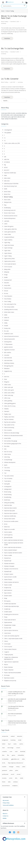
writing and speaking (9, 502)
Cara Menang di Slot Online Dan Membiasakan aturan (16, 707)
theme (3, 782)
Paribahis (6, 408)
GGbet (5, 315)
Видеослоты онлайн (9, 529)
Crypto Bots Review (9, 245)
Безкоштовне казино (9, 518)
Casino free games (8, 226)
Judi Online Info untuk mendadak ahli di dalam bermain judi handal (17, 700)
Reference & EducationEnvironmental (13, 435)
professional (5, 774)
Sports (5, 465)
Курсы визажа (7, 593)
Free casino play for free (10, 304)
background (5, 740)
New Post (6, 376)
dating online (7, 269)
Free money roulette (9, 307)
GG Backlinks (5, 759)
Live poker (6, 355)
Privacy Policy (6, 803)
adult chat (6, 159)
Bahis (5, 175)
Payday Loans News (9, 417)
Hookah (6, 325)
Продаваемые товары (10, 625)
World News (7, 500)
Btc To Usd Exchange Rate (12, 48)
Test (5, 473)
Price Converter (8, 430)
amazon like (5, 736)
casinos (21, 744)
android (12, 736)
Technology (7, 470)
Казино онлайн (8, 585)
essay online (7, 285)
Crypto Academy (8, 240)
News (5, 379)
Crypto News (7, 250)
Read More (7, 38)
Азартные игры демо (9, 510)
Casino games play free (10, 232)
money (18, 766)
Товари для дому (8, 654)
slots (5, 449)
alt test (6, 167)
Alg (5, 164)
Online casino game (9, 390)
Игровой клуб (7, 560)
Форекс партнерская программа (12, 672)
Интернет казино (8, 574)
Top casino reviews (9, 476)
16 (4, 140)
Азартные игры (8, 505)
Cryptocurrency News (9, 258)
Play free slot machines (10, 422)
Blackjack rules (7, 202)
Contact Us (5, 816)
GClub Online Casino (9, 312)
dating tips (6, 272)
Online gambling (8, 400)
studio (21, 778)
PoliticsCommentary (9, 427)
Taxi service (7, 467)
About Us (5, 813)
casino (5, 223)
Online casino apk (8, 387)
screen (10, 778)
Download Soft (8, 280)
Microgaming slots (8, 366)
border (19, 740)
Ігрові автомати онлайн (10, 577)
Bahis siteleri (7, 178)
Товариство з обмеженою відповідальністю (11, 658)
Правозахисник (8, 622)
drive (3, 755)
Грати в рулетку (8, 534)
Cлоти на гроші (8, 266)
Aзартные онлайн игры (10, 172)
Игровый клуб (7, 571)
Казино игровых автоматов (11, 582)
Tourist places (7, 481)
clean (3, 747)
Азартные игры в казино (10, 508)
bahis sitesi (6, 181)
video (9, 782)
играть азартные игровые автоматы (13, 540)
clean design (10, 747)
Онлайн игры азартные (10, 603)
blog (5, 205)
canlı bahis (6, 221)
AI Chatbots (7, 162)
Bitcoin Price (7, 194)
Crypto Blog (7, 242)
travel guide (7, 484)
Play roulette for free (9, 425)
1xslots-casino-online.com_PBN (12, 143)
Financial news (7, 288)
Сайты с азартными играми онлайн (13, 638)
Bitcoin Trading (4, 21)
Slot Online (6, 446)
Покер (5, 617)
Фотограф (6, 675)
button (3, 744)
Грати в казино (8, 532)
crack (16, 751)
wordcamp (3, 23)
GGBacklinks (21, 755)
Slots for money (8, 451)
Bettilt (5, 189)
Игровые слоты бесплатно (11, 568)
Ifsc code (6, 331)
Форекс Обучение (8, 670)
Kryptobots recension (9, 349)
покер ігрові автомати (10, 619)
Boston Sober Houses (9, 213)
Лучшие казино (8, 595)
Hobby (5, 323)
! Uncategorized (8, 130)
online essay (7, 398)
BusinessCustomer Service (10, 215)
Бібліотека (7, 526)
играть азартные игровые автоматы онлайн (13, 543)
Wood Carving (7, 492)
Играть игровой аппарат (10, 550)
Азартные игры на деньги (10, 513)
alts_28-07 (6, 170)
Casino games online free (10, 229)
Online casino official (9, 392)
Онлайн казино (8, 611)
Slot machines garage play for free (12, 443)
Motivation (6, 368)
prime (16, 770)
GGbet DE (6, 317)
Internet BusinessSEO (9, 339)
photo (11, 770)
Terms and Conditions (8, 805)
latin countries (7, 352)
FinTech (6, 290)
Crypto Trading (7, 256)
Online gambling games (10, 403)
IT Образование (8, 344)
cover (10, 751)
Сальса (6, 641)
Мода (5, 598)
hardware (6, 320)
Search (24, 6)
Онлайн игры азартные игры (11, 606)
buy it (9, 744)
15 (4, 138)
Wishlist (4, 818)
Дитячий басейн (8, 537)
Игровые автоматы (9, 563)
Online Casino (7, 384)
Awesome (19, 736)
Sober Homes (7, 454)
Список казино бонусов (10, 649)
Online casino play (8, 395)
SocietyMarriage (8, 459)
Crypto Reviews (8, 253)
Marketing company (9, 363)
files (8, 755)
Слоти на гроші (8, 646)
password (4, 770)
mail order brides (8, 360)
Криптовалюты (8, 590)
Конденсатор (7, 587)
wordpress (15, 785)
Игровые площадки (9, 566)
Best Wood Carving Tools (10, 186)
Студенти (6, 652)
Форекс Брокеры (8, 667)
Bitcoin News (7, 191)
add (5, 156)
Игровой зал (7, 558)
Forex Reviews (7, 299)
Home (2, 11)
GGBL (23, 759)
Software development (9, 462)
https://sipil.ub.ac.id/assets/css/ (15, 763)
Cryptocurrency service (9, 261)
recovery (4, 778)
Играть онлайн (8, 555)
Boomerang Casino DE (9, 210)
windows (15, 782)
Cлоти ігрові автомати (10, 264)
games (13, 755)
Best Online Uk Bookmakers (15, 713)
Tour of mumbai (8, 478)
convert (18, 747)
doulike (6, 277)
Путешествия (7, 627)
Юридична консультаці (10, 680)
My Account (6, 800)
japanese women (8, 347)
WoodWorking (7, 497)
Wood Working (7, 494)
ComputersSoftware (9, 237)
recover (18, 774)
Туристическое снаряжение (11, 662)
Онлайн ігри (7, 609)
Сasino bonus (7, 633)
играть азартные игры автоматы (12, 547)
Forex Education (8, 296)
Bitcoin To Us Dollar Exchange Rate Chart (14, 17)
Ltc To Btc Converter (10, 78)
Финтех (6, 664)
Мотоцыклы (7, 601)
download (22, 751)
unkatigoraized (7, 489)
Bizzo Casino (7, 199)
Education (6, 282)
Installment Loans (8, 333)
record (12, 774)
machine (4, 766)
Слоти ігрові (7, 644)
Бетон (5, 524)
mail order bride (8, 357)
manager (11, 766)
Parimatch (6, 411)
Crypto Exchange (8, 248)
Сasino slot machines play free (11, 636)
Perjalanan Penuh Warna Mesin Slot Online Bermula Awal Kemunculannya (17, 722)
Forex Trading (7, 301)
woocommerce (6, 785)
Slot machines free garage (10, 441)
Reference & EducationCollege (11, 433)
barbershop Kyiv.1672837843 (11, 183)
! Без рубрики (7, 132)
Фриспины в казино (9, 678)
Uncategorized (7, 486)
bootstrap (13, 740)
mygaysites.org (8, 371)
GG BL (3, 763)
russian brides (7, 438)
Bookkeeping (7, 207)
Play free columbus (9, 419)
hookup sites (7, 328)
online (23, 766)
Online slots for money (9, 406)
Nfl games (6, 382)
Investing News (8, 341)
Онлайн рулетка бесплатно (11, 614)
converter (4, 751)
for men (6, 293)
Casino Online (7, 234)
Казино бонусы (8, 579)
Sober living (7, 457)
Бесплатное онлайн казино (11, 521)
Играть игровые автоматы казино (13, 552)
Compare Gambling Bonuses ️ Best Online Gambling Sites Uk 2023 (16, 692)
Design (6, 274)
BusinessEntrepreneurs (9, 218)
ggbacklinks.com (15, 759)
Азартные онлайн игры (10, 516)
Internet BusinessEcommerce (11, 336)
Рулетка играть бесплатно (11, 630)
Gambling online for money (11, 309)
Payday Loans (7, 414)
